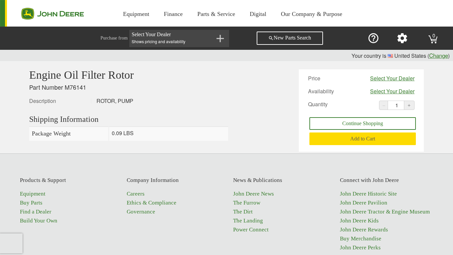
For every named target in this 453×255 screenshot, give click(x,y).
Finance (173, 14)
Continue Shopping (362, 123)
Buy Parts (31, 203)
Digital (258, 14)
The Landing (248, 220)
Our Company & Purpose (311, 14)
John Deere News (253, 194)
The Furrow (246, 203)
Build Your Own (38, 220)
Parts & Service (216, 14)
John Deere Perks (360, 247)
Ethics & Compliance (151, 203)
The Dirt (243, 212)
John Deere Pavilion (363, 203)
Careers (136, 194)
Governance (141, 212)
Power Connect (251, 229)
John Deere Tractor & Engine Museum (385, 212)
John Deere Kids (359, 220)
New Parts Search (289, 38)
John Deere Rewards (364, 229)
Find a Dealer (35, 212)
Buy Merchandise (360, 238)
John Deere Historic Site (368, 194)
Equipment (136, 14)
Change (438, 55)
